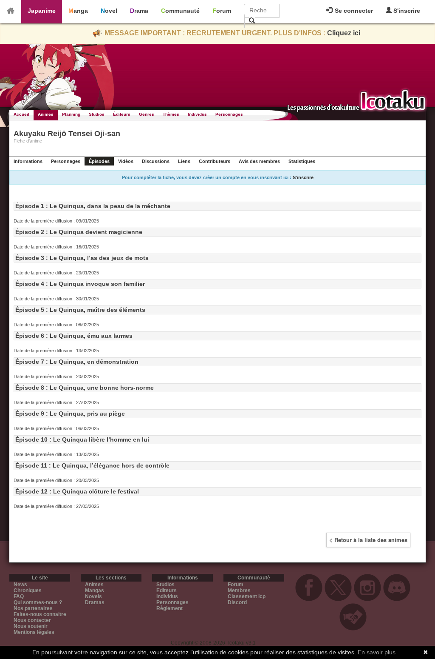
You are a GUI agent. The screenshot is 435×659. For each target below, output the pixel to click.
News (20, 585)
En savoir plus (376, 652)
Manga (78, 10)
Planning (71, 114)
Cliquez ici (343, 33)
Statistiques (301, 161)
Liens (184, 161)
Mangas (94, 590)
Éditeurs (121, 114)
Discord (237, 602)
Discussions (155, 161)
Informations (28, 161)
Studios (97, 114)
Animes (46, 114)
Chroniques (28, 590)
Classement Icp (247, 596)
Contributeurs (214, 161)
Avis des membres (259, 161)
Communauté (180, 10)
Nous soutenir (31, 626)
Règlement (169, 608)
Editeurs (166, 590)
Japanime (42, 10)
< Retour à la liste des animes (368, 540)
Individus (197, 114)
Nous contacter (32, 620)
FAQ (19, 596)
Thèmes (171, 114)
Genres (146, 114)
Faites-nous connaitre (40, 614)
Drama (139, 10)
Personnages (229, 114)
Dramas (95, 602)
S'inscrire (406, 10)
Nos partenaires (33, 608)
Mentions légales (34, 632)
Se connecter (353, 10)
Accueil (21, 114)
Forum (221, 10)
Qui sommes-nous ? (38, 602)
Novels (93, 596)
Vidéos (125, 161)
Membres (239, 590)
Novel (109, 10)
